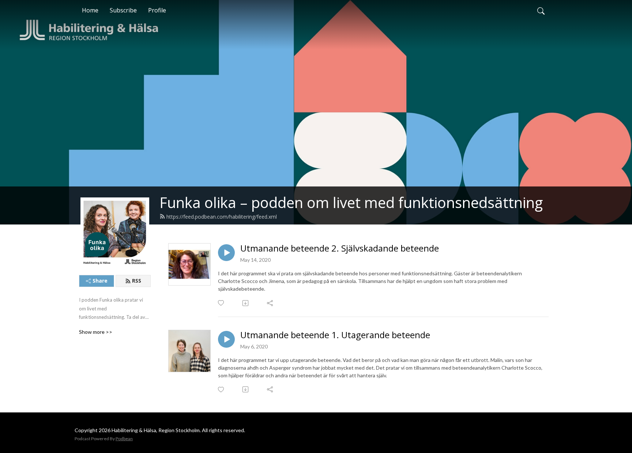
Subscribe (123, 10)
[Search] (541, 10)
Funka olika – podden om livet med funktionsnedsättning (351, 202)
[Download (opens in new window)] (246, 303)
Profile (157, 10)
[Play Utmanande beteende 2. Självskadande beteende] (226, 252)
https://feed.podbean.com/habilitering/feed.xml (221, 216)
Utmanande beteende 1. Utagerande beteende (335, 335)
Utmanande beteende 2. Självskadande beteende (339, 248)
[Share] (270, 303)
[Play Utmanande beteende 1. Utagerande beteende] (226, 339)
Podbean (124, 438)
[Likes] (221, 303)
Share (100, 280)
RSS (136, 280)
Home (90, 10)
